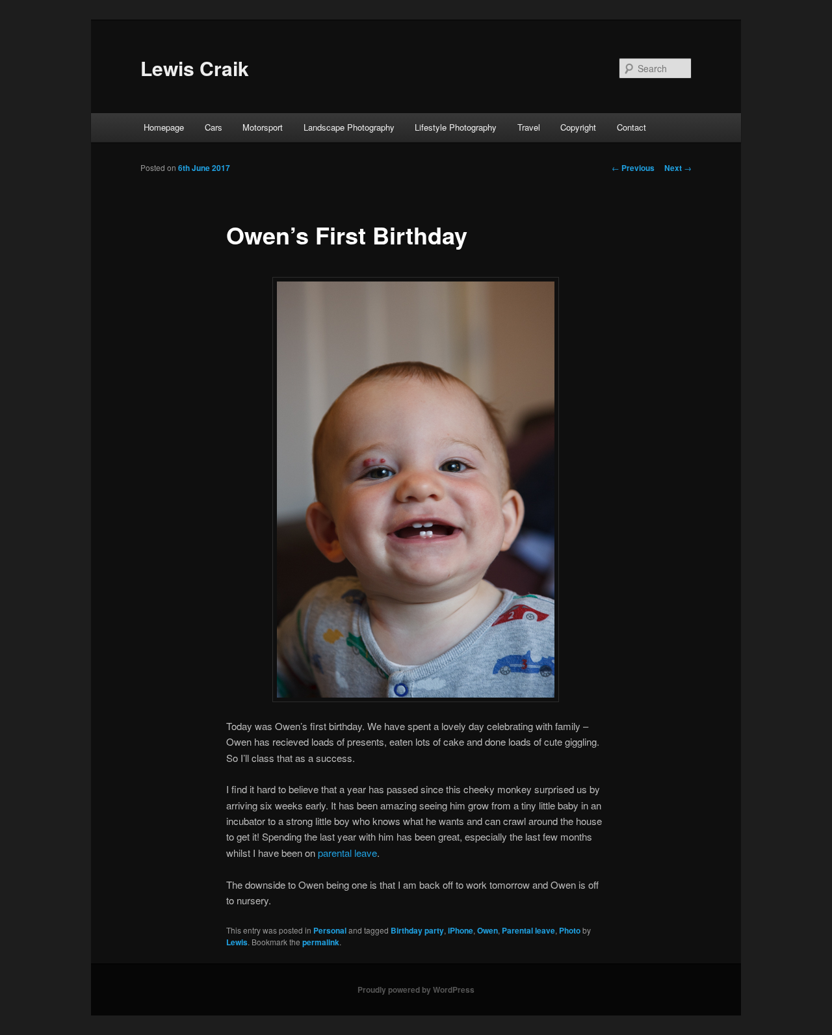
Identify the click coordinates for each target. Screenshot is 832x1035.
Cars (213, 127)
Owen (487, 930)
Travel (528, 127)
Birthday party (417, 930)
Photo (569, 930)
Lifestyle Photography (456, 127)
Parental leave (528, 930)
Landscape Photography (349, 127)
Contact (631, 127)
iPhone (460, 930)
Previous (633, 168)
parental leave (347, 852)
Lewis (237, 942)
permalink (320, 942)
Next (678, 168)
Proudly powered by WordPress (416, 989)
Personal (329, 930)
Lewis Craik (194, 68)
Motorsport (262, 127)
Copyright (578, 127)
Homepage (164, 127)
